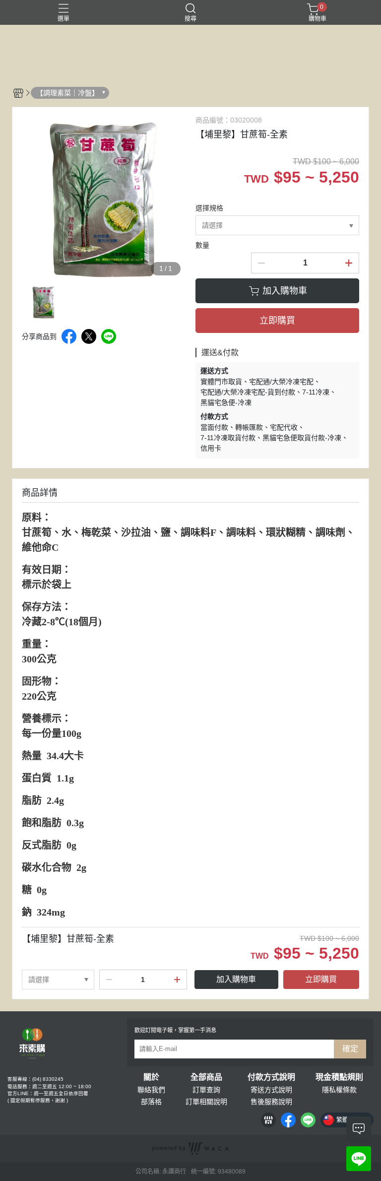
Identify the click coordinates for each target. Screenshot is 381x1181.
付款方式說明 (271, 1077)
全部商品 (206, 1077)
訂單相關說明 (206, 1101)
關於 (151, 1077)
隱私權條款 (339, 1089)
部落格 (151, 1101)
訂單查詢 (206, 1089)
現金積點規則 (339, 1077)
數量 (202, 245)
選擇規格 (209, 208)
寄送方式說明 (271, 1089)
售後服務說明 (271, 1101)
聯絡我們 (151, 1089)
